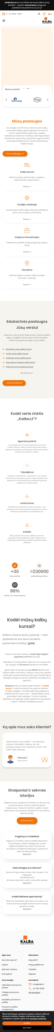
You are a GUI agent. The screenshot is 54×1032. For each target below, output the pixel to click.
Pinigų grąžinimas (36, 964)
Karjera (5, 964)
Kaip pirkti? (33, 960)
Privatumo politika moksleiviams (10, 1008)
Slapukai (32, 974)
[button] (4, 58)
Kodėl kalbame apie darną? (27, 896)
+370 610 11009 (12, 383)
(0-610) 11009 (38, 988)
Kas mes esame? (9, 960)
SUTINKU (27, 1023)
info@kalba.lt (38, 984)
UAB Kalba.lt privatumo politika (12, 986)
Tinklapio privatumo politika (10, 993)
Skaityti (26, 854)
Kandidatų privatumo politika (11, 1000)
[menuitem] (50, 13)
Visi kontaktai (34, 992)
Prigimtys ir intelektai (27, 836)
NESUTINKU (27, 1028)
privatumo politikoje (38, 1018)
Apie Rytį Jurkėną (9, 969)
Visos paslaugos (13, 153)
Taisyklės (32, 969)
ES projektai (7, 974)
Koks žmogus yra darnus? (27, 867)
